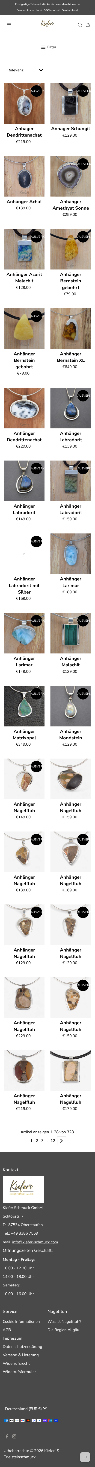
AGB (7, 1329)
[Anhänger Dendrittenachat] (24, 408)
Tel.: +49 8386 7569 (20, 1233)
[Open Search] (80, 24)
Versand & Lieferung (21, 1355)
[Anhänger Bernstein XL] (70, 328)
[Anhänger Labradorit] (70, 408)
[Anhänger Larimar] (70, 553)
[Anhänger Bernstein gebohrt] (70, 249)
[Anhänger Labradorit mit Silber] (24, 553)
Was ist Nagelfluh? (64, 1321)
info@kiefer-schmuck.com (35, 1242)
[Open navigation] (14, 24)
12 (52, 1140)
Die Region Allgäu (63, 1329)
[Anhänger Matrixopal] (24, 706)
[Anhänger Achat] (24, 176)
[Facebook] (7, 1437)
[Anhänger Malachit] (70, 633)
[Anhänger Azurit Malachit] (24, 249)
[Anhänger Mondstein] (70, 706)
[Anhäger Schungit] (70, 103)
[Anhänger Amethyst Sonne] (70, 176)
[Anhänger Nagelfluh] (24, 778)
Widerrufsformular (19, 1371)
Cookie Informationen (21, 1321)
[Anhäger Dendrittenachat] (24, 103)
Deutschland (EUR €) (24, 1408)
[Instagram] (14, 1437)
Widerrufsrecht (16, 1363)
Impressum (12, 1338)
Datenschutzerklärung (22, 1346)
